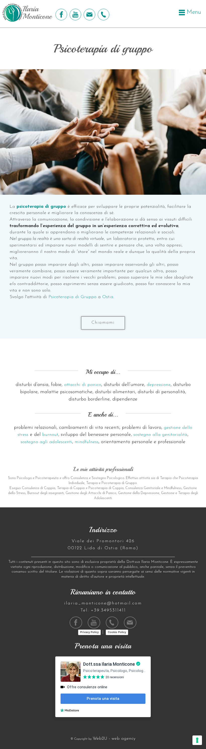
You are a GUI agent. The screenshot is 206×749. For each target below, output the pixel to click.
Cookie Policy (117, 632)
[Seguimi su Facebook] (60, 15)
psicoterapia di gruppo (41, 207)
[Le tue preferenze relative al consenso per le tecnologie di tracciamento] (197, 740)
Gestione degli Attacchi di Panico (91, 493)
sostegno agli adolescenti (46, 442)
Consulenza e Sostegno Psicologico (97, 478)
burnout (50, 435)
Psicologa (24, 478)
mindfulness (86, 442)
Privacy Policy (89, 632)
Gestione (167, 493)
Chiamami (103, 322)
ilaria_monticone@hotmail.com (103, 603)
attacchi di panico (82, 385)
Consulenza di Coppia (38, 488)
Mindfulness (173, 488)
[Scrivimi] (88, 15)
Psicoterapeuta (47, 478)
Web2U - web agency (114, 738)
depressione (159, 385)
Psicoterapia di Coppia (106, 488)
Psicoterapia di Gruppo (72, 297)
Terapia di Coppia (71, 488)
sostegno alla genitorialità (160, 435)
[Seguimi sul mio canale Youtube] (74, 15)
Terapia (166, 478)
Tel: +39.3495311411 (103, 610)
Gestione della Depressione (138, 493)
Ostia (107, 297)
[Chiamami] (102, 15)
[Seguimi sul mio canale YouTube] (94, 623)
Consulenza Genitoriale (142, 488)
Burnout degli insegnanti (45, 493)
